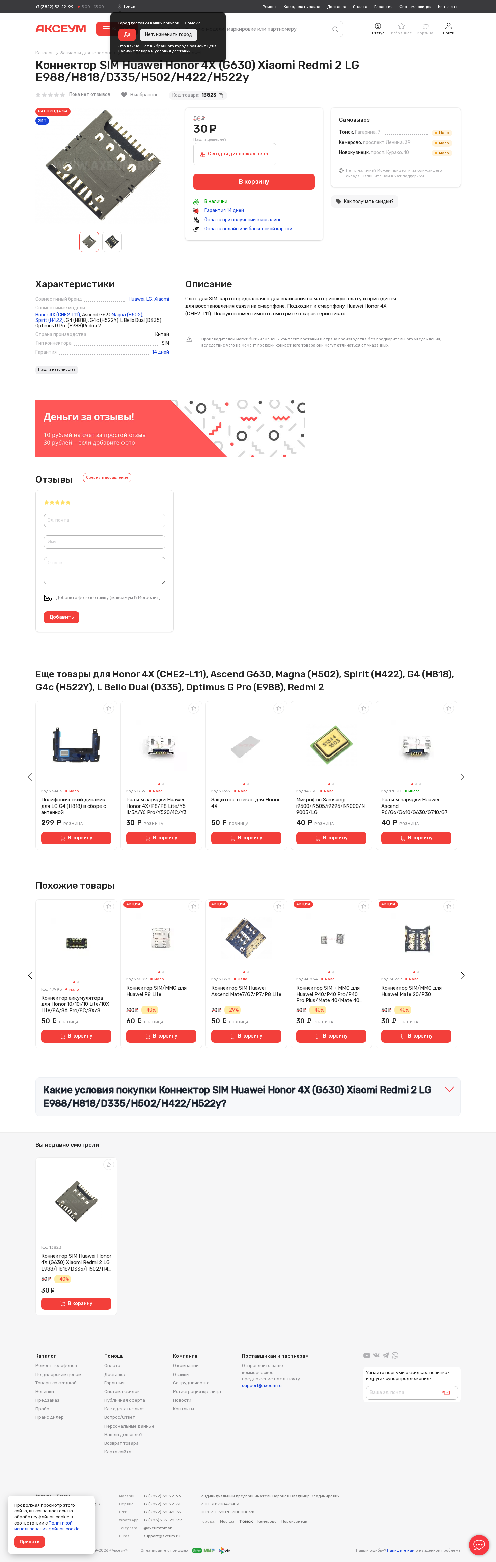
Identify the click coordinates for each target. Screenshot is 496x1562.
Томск (129, 6)
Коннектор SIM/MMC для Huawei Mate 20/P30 (411, 991)
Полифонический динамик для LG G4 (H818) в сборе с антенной (73, 806)
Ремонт (270, 7)
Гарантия (383, 7)
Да (127, 34)
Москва (227, 1521)
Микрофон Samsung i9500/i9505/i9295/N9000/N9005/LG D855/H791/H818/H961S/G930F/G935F (330, 806)
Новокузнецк (294, 1521)
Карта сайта (117, 1451)
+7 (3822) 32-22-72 (161, 1504)
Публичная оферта (124, 1400)
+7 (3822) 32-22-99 (54, 7)
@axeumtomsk (157, 1528)
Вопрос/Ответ (119, 1417)
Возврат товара (121, 1443)
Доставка (336, 7)
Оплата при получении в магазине (242, 220)
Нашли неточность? (56, 369)
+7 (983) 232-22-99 (162, 1520)
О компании (186, 1365)
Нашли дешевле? (209, 139)
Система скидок (415, 7)
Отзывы (181, 1374)
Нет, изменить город (168, 34)
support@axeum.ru (262, 1385)
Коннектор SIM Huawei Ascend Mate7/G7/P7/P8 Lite (246, 991)
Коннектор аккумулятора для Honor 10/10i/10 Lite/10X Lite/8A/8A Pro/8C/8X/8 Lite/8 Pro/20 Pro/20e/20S (75, 1004)
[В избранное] (108, 708)
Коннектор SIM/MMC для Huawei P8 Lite (156, 991)
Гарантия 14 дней (223, 210)
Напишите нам (401, 1550)
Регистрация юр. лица (197, 1391)
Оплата (360, 7)
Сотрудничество (191, 1382)
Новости (182, 1400)
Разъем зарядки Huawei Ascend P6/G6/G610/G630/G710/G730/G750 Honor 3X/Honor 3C (416, 806)
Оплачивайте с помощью (165, 1550)
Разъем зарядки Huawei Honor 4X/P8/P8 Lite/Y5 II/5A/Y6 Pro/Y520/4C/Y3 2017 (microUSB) (156, 806)
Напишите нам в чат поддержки (393, 176)
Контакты (447, 7)
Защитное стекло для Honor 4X (245, 803)
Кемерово (267, 1521)
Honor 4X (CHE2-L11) (57, 315)
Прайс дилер (49, 1417)
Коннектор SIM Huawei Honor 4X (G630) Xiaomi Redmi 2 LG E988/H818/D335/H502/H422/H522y (76, 1262)
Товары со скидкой (56, 1382)
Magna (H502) (127, 315)
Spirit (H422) (49, 320)
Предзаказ (47, 1400)
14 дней (160, 352)
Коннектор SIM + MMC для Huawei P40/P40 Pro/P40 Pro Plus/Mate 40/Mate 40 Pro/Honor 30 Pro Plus (328, 994)
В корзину (80, 838)
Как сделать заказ (302, 7)
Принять (29, 1541)
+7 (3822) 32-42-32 (162, 1512)
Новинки (44, 1391)
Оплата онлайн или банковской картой (247, 229)
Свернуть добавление (107, 477)
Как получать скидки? (365, 201)
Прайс (42, 1408)
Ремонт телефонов (56, 1365)
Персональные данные (129, 1426)
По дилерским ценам (58, 1374)
